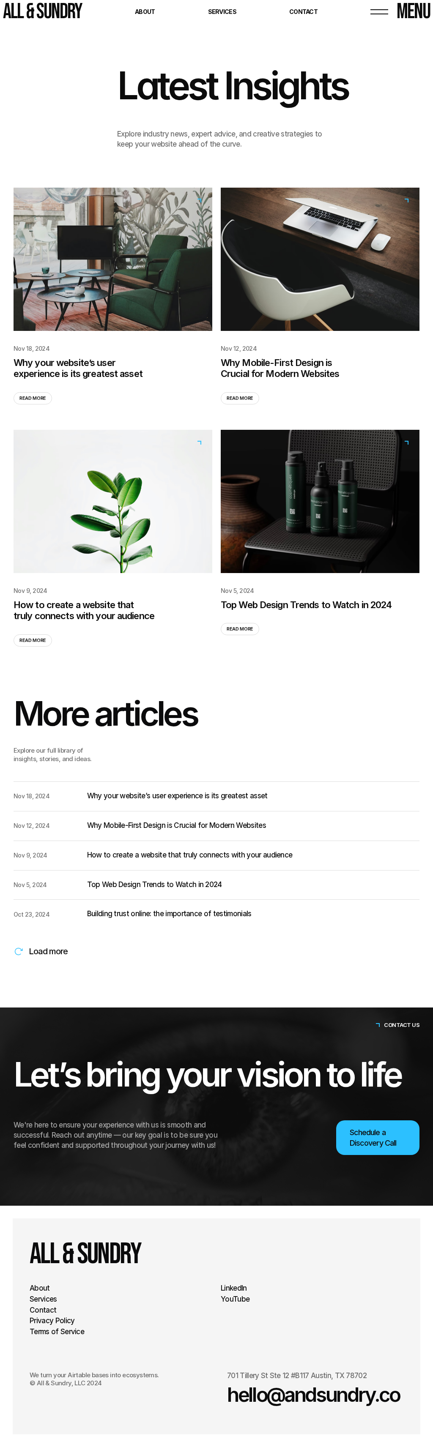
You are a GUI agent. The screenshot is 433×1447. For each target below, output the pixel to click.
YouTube (235, 1299)
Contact (303, 11)
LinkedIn (234, 1288)
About (145, 11)
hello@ (255, 1394)
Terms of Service (57, 1331)
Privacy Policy (52, 1320)
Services (222, 11)
